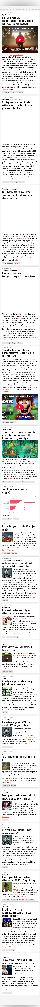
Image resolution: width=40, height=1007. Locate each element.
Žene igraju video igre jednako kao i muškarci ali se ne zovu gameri (18, 796)
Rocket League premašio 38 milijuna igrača (19, 527)
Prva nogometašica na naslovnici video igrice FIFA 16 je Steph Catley (18, 878)
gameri (4, 746)
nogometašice (6, 899)
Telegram (11, 478)
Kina (4, 637)
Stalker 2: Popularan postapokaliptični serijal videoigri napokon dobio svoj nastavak (17, 21)
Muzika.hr (5, 391)
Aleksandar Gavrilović (8, 481)
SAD (7, 950)
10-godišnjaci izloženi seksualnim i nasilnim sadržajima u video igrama (18, 961)
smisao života (6, 785)
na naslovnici (29, 886)
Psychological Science (20, 655)
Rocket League (19, 539)
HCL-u (21, 89)
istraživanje (10, 263)
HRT (27, 864)
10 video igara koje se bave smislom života (18, 758)
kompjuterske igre (7, 92)
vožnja (10, 671)
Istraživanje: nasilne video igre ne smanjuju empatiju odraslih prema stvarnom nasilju (17, 195)
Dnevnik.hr (9, 990)
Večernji (4, 709)
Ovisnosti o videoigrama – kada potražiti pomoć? (16, 831)
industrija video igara (13, 182)
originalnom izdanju (16, 55)
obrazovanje (9, 637)
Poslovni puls (18, 634)
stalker (15, 92)
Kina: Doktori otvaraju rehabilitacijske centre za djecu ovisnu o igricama (16, 912)
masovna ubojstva (7, 518)
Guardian (8, 780)
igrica (4, 343)
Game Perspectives (8, 550)
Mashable (5, 817)
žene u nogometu (29, 899)
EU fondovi (18, 481)
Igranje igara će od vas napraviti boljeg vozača (17, 648)
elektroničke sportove (26, 619)
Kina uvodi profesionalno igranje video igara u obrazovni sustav (17, 611)
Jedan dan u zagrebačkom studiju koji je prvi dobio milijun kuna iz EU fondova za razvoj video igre (19, 435)
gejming (5, 182)
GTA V (4, 263)
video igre (20, 92)
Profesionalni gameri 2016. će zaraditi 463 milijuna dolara (16, 723)
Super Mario (6, 422)
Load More (20, 1000)
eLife (25, 238)
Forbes (12, 179)
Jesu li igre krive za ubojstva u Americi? (16, 490)
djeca (4, 993)
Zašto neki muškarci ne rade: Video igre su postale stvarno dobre (18, 564)
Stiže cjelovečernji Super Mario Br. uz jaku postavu (18, 354)
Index (11, 340)
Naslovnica (4, 8)
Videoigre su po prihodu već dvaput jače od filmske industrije (18, 682)
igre (18, 318)
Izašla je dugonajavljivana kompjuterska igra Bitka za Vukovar (18, 274)
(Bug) (17, 260)
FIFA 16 (15, 890)
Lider (4, 172)
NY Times (33, 597)
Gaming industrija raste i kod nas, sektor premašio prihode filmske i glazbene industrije (17, 105)
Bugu (6, 89)
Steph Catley (14, 899)
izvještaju (31, 739)
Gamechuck (25, 481)
